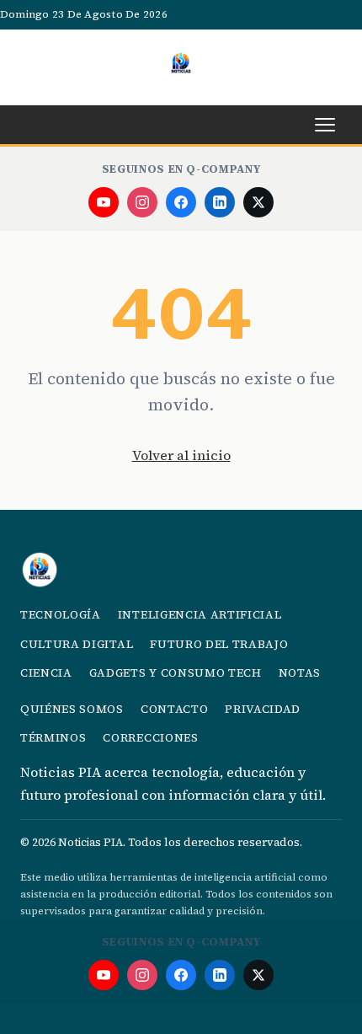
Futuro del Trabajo (219, 644)
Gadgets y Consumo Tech (175, 673)
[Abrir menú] (325, 124)
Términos (53, 738)
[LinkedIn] (220, 202)
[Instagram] (142, 202)
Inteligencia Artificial (200, 615)
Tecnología (60, 615)
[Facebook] (181, 202)
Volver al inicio (181, 455)
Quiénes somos (72, 709)
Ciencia (46, 673)
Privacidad (263, 709)
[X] (258, 202)
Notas (300, 673)
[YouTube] (103, 202)
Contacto (174, 709)
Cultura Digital (76, 644)
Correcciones (150, 738)
